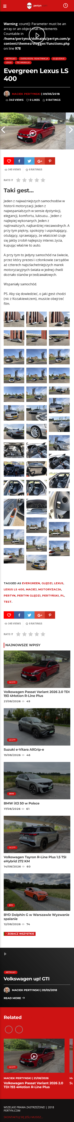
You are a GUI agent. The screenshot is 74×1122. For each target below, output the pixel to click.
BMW (11, 793)
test (8, 601)
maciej (31, 589)
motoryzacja (49, 589)
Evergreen (31, 583)
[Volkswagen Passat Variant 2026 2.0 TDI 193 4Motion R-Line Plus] (33, 130)
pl (62, 595)
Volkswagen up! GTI (27, 979)
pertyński (50, 595)
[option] (33, 130)
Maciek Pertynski (26, 93)
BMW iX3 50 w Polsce (21, 803)
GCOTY (12, 682)
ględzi (47, 583)
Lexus (9, 62)
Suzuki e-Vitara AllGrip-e (24, 750)
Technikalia (23, 62)
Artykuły (11, 58)
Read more (13, 998)
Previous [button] (3, 130)
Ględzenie (59, 58)
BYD (11, 905)
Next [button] (71, 130)
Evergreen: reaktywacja (34, 58)
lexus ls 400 (14, 589)
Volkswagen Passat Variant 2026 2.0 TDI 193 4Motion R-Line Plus (37, 694)
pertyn (9, 595)
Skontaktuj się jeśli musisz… (23, 1117)
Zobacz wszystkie (20, 933)
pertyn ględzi (28, 595)
